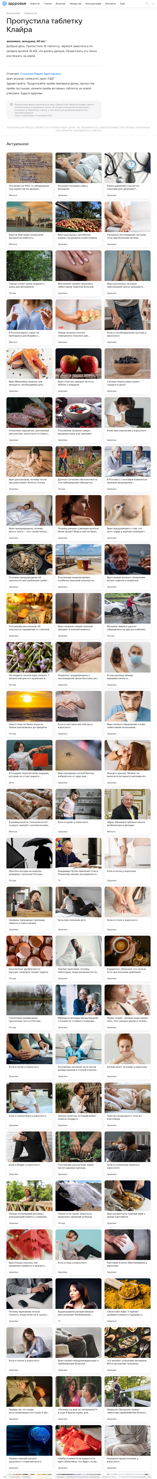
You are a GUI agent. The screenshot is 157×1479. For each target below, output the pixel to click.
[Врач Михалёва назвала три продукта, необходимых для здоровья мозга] (29, 371)
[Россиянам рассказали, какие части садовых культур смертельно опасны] (78, 1154)
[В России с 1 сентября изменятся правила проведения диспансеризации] (128, 469)
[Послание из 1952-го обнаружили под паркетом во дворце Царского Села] (29, 175)
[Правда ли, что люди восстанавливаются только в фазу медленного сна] (29, 1399)
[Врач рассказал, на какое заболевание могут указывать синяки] (128, 273)
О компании (14, 1477)
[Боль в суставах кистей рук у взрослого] (78, 714)
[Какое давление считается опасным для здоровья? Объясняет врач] (128, 175)
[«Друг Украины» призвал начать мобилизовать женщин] (128, 812)
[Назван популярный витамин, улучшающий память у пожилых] (29, 1203)
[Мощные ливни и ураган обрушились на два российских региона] (128, 616)
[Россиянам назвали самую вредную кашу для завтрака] (78, 420)
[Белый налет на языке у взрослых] (128, 1056)
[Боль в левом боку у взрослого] (29, 1105)
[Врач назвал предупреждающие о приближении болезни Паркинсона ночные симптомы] (78, 1350)
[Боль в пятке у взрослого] (29, 1056)
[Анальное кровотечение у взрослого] (128, 1448)
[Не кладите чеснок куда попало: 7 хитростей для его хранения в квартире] (29, 665)
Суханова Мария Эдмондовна (40, 73)
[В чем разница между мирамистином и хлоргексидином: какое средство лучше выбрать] (128, 665)
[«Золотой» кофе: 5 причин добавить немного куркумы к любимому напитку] (128, 1301)
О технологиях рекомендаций (132, 1477)
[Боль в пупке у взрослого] (78, 812)
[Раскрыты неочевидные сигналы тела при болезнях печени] (128, 224)
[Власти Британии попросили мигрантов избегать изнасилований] (29, 224)
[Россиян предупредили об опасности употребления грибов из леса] (29, 567)
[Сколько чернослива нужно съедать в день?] (128, 371)
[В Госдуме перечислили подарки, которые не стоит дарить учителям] (29, 763)
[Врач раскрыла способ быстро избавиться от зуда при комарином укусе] (78, 763)
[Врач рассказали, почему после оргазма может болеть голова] (29, 469)
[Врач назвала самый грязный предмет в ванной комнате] (78, 616)
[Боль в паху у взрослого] (78, 1252)
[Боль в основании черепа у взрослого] (128, 1154)
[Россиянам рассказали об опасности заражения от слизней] (29, 616)
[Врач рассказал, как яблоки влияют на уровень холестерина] (78, 224)
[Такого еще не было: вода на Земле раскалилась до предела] (29, 714)
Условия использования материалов (83, 1477)
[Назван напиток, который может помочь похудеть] (78, 1105)
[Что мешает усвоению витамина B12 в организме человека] (128, 1350)
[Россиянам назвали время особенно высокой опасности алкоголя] (78, 567)
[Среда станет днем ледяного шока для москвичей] (29, 273)
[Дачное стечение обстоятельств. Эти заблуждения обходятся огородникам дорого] (78, 469)
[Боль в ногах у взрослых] (128, 861)
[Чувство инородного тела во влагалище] (128, 1105)
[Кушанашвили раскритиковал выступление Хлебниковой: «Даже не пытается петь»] (78, 1301)
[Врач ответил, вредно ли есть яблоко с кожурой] (78, 371)
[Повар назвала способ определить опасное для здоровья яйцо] (78, 322)
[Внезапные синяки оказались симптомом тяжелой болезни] (78, 273)
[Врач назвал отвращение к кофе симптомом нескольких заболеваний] (128, 714)
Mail (5, 1477)
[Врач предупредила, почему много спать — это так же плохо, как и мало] (29, 518)
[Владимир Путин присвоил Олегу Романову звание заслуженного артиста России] (78, 861)
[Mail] (4, 3)
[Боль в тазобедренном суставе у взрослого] (128, 322)
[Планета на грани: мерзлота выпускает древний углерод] (78, 1203)
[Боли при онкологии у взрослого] (128, 420)
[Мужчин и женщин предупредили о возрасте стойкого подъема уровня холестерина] (78, 1008)
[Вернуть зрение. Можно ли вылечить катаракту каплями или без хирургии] (128, 763)
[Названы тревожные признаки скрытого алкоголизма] (29, 910)
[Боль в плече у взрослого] (29, 1350)
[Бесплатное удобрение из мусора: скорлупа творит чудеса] (29, 959)
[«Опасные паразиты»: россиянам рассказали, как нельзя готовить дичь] (29, 420)
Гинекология (30, 13)
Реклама (26, 1477)
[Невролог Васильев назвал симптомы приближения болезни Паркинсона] (128, 1399)
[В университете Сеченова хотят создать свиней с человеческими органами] (29, 812)
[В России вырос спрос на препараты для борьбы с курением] (29, 322)
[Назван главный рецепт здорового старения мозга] (29, 1448)
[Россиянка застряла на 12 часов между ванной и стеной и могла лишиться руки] (78, 1056)
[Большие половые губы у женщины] (78, 175)
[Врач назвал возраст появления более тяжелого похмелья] (128, 567)
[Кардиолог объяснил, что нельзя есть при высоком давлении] (128, 959)
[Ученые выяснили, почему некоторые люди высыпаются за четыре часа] (78, 959)
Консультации (13, 13)
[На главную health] (16, 3)
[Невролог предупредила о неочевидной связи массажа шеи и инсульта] (78, 665)
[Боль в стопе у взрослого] (128, 910)
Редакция (60, 1477)
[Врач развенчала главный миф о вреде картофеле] (128, 1203)
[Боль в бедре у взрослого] (29, 1154)
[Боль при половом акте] (78, 910)
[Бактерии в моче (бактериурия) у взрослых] (128, 1252)
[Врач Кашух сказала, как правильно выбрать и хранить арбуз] (29, 1252)
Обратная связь (109, 1477)
